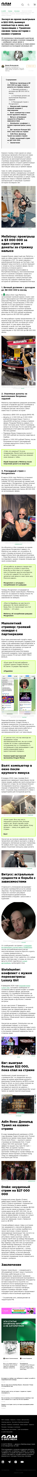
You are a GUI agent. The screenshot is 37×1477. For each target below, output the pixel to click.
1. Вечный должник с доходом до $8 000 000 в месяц (19, 91)
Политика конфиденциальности (26, 1470)
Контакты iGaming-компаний (20, 1422)
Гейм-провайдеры (22, 1429)
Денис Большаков (11, 65)
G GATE (3, 10)
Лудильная (29, 868)
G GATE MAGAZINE (7, 1431)
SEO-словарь (5, 1419)
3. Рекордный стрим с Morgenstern (19, 103)
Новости (13, 1419)
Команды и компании (13, 1427)
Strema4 (24, 717)
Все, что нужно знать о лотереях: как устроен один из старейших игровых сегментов (10, 1366)
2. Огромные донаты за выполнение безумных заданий (19, 97)
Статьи (10, 10)
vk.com (30, 228)
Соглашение (5, 1470)
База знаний (24, 1424)
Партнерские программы (9, 1429)
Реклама (4, 1427)
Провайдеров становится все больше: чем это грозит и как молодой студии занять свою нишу (27, 1366)
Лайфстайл (31, 66)
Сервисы (31, 1424)
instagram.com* (18, 544)
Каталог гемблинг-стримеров (10, 1424)
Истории (17, 10)
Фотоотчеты (25, 1419)
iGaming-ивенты (6, 1422)
